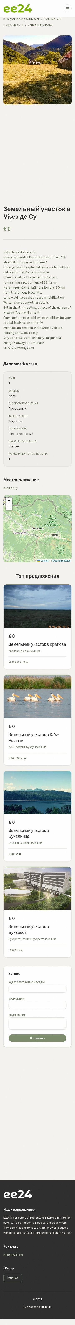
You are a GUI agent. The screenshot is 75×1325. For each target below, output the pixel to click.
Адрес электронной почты (27, 982)
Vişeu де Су (13, 25)
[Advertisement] (37, 157)
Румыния (49, 19)
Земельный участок (40, 25)
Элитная (13, 1278)
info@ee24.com (13, 1255)
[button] (9, 501)
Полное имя (16, 999)
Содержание (17, 1015)
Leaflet (44, 560)
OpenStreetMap (62, 560)
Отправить (37, 1038)
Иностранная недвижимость (21, 19)
